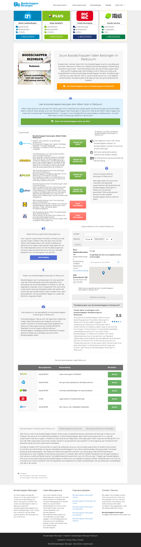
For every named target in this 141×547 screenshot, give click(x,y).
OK (118, 262)
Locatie (76, 234)
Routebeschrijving (80, 271)
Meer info (119, 5)
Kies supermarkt (59, 5)
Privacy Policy (71, 540)
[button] (109, 268)
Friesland (23, 473)
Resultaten (99, 239)
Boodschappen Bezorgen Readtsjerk (33, 475)
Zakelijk (108, 5)
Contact (81, 540)
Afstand (76, 239)
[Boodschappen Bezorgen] (26, 4)
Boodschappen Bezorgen (52, 536)
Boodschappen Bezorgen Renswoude (33, 478)
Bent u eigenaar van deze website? (100, 262)
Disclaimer (61, 540)
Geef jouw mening (97, 297)
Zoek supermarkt (79, 5)
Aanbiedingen (95, 5)
